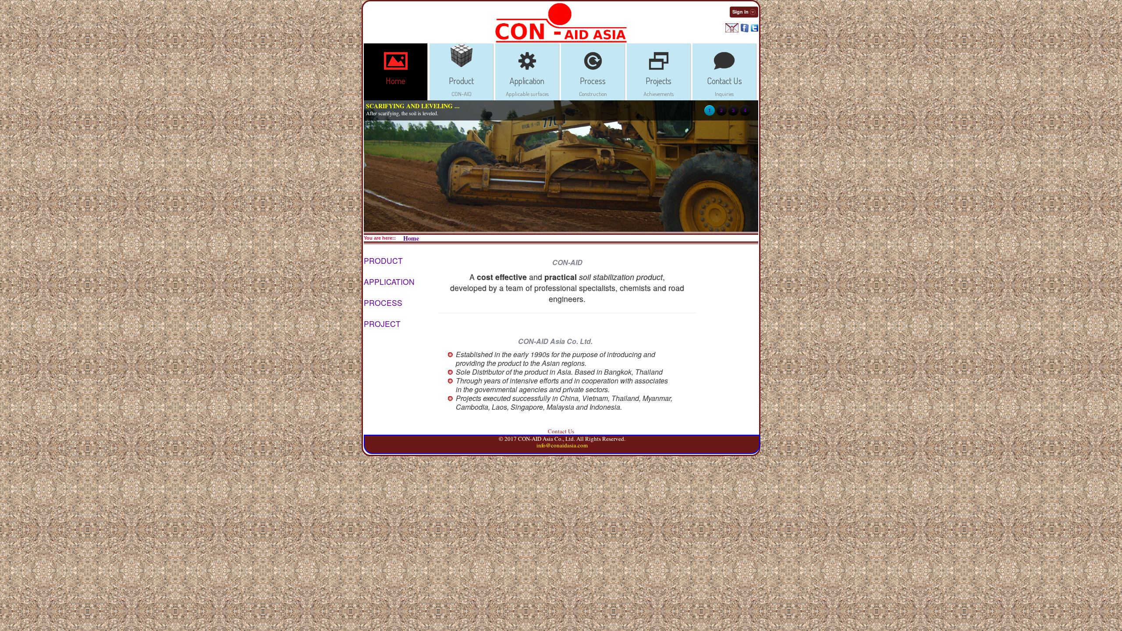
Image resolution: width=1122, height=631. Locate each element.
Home (411, 238)
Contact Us (561, 431)
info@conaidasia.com (562, 445)
